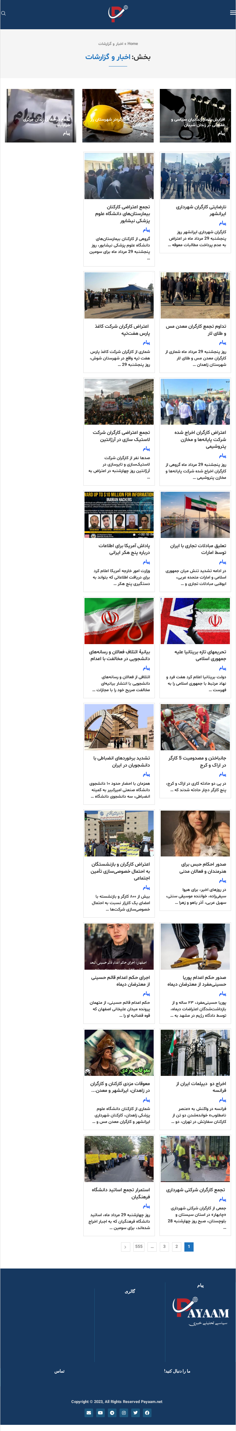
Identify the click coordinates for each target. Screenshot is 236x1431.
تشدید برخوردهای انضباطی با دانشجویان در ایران (121, 761)
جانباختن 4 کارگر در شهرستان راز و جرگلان (119, 122)
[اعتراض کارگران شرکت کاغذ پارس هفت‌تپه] (119, 295)
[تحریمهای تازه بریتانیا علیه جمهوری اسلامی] (195, 621)
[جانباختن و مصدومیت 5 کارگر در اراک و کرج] (195, 727)
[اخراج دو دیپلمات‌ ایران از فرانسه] (195, 1053)
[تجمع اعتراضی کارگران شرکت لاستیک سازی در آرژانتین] (119, 402)
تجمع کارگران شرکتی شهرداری (196, 1190)
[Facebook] (147, 1413)
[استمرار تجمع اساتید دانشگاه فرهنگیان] (119, 1159)
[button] (109, 1331)
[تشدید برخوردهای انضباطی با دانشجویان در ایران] (119, 727)
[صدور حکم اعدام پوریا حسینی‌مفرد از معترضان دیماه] (195, 947)
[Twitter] (135, 1413)
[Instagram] (124, 1413)
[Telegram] (112, 1413)
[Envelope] (89, 1413)
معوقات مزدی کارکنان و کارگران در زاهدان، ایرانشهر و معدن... (120, 1087)
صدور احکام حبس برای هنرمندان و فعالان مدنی (202, 868)
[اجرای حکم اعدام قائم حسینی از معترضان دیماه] (119, 947)
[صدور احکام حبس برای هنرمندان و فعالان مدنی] (195, 834)
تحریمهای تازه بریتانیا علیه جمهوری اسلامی (200, 655)
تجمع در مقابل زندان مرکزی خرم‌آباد (46, 122)
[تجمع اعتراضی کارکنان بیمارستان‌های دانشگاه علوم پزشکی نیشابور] (119, 176)
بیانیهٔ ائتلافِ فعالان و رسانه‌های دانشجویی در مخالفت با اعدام (119, 655)
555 (139, 1247)
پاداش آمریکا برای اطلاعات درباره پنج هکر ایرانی (124, 549)
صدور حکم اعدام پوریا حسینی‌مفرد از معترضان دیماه (196, 981)
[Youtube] (100, 1413)
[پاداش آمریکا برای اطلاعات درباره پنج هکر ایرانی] (119, 515)
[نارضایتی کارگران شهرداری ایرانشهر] (195, 176)
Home (133, 44)
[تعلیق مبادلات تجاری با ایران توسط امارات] (195, 515)
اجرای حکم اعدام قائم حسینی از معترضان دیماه (120, 981)
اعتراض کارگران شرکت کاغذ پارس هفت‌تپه (122, 330)
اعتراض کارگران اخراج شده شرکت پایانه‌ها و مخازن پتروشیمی (200, 439)
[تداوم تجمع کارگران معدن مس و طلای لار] (195, 295)
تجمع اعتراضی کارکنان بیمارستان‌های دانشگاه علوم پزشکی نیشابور (122, 214)
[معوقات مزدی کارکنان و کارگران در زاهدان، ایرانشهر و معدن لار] (119, 1053)
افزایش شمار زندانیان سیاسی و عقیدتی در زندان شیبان (198, 122)
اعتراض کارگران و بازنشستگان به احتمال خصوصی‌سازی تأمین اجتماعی (120, 871)
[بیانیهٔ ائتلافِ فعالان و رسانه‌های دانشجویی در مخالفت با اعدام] (119, 621)
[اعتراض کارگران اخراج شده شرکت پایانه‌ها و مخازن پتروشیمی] (195, 402)
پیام (221, 132)
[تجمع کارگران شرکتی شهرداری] (195, 1159)
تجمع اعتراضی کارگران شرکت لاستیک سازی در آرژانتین (121, 436)
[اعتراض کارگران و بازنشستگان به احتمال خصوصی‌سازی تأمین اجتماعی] (119, 834)
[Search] (3, 14)
